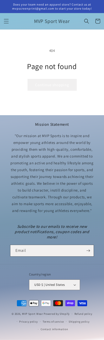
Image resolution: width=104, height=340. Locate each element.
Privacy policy (28, 321)
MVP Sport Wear (32, 314)
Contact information (54, 329)
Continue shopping (52, 84)
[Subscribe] (88, 251)
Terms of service (53, 321)
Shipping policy (79, 321)
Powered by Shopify (57, 314)
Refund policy (83, 314)
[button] (6, 21)
